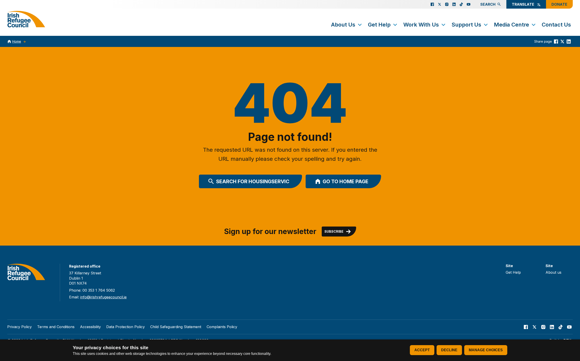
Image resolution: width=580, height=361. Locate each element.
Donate (559, 4)
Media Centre (511, 24)
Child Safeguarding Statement (175, 326)
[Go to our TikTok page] (461, 4)
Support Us (466, 24)
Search (487, 4)
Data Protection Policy (125, 326)
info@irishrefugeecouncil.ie (103, 297)
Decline (449, 350)
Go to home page (345, 181)
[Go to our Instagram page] (447, 4)
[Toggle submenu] (359, 25)
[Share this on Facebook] (556, 41)
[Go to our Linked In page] (454, 4)
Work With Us (421, 24)
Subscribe (333, 231)
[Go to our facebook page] (432, 4)
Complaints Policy (222, 326)
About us (553, 272)
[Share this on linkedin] (568, 41)
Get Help (379, 24)
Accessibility (90, 326)
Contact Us (556, 24)
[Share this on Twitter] (562, 41)
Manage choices (486, 350)
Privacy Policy (19, 326)
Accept (422, 350)
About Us (343, 24)
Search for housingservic (252, 181)
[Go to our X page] (439, 4)
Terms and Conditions (56, 326)
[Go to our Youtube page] (468, 4)
